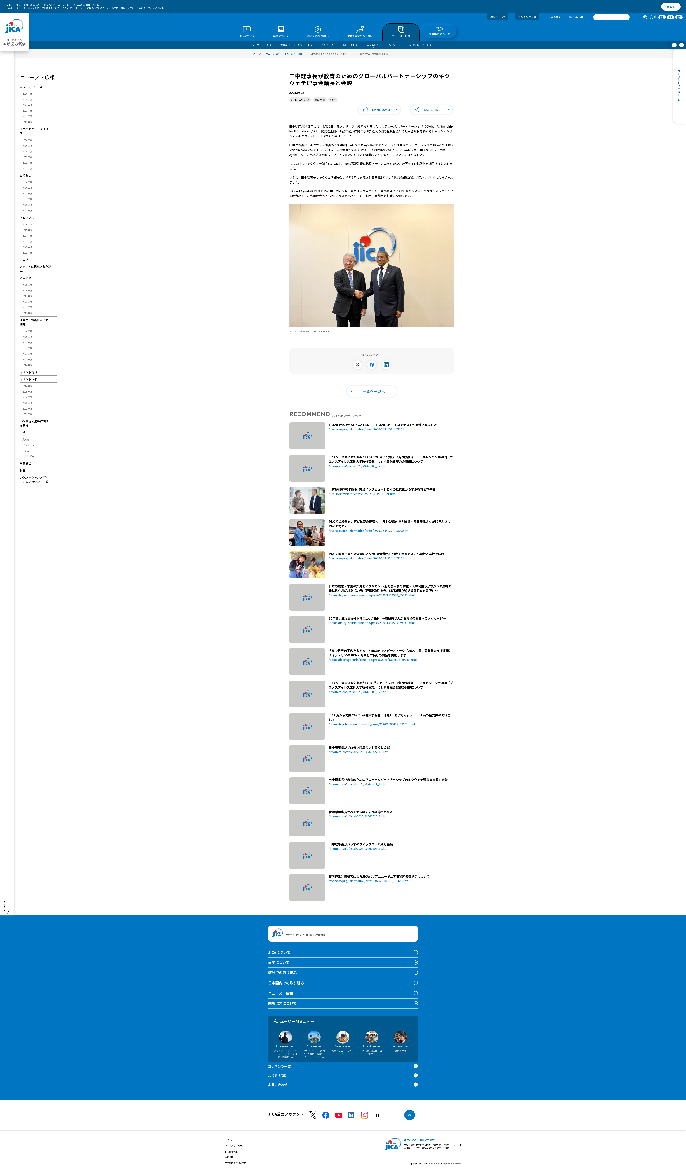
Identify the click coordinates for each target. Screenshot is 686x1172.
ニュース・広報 (280, 993)
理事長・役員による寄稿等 (34, 322)
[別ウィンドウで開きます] (357, 364)
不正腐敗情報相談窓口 (235, 1162)
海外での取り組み (282, 972)
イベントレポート (31, 379)
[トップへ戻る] (409, 1115)
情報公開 (229, 1157)
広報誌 (25, 439)
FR (671, 17)
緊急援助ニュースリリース (35, 131)
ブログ (24, 259)
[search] (611, 17)
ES (679, 17)
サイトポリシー (232, 1140)
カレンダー (28, 456)
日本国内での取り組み (286, 982)
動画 (22, 470)
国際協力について (282, 1003)
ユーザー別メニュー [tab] (297, 1021)
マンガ (25, 450)
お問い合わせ (575, 17)
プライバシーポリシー (73, 7)
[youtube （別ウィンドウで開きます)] (338, 1115)
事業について (278, 962)
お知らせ (25, 175)
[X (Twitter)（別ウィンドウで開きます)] (313, 1115)
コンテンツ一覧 (527, 17)
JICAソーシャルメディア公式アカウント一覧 (34, 479)
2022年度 (27, 116)
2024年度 (27, 105)
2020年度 (27, 365)
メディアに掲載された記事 (35, 268)
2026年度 (27, 93)
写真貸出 (25, 463)
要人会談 (25, 278)
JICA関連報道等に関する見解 (34, 423)
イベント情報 (28, 372)
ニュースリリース (31, 87)
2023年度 (27, 110)
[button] (379, 109)
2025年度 (27, 99)
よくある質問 (553, 17)
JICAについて (279, 952)
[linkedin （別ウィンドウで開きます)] (351, 1115)
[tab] (645, 17)
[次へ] (681, 45)
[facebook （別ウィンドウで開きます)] (325, 1115)
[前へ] (674, 45)
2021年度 (27, 122)
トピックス (27, 217)
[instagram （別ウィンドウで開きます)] (364, 1115)
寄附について (497, 17)
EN (662, 17)
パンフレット (29, 445)
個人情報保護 (231, 1151)
